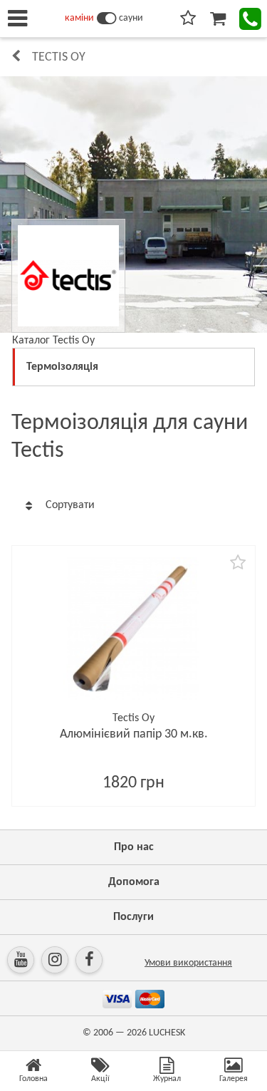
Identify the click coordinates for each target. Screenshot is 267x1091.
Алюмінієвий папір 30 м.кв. (134, 734)
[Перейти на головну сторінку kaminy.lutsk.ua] (106, 18)
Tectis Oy (58, 57)
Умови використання (188, 963)
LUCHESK (167, 1033)
